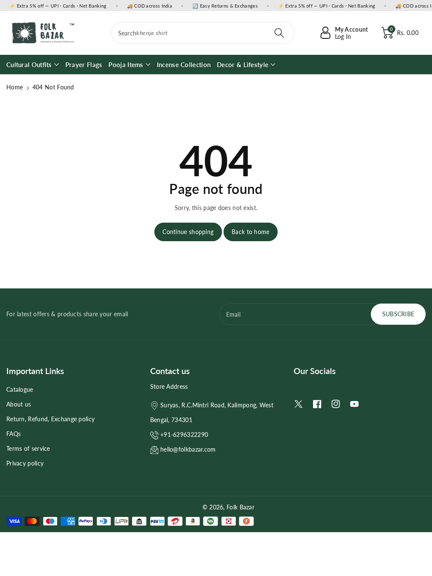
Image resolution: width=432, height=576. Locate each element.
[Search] (279, 32)
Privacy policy (24, 463)
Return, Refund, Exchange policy (50, 419)
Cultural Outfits (29, 64)
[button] (400, 33)
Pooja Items (125, 64)
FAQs (13, 433)
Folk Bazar (240, 507)
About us (18, 404)
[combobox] (203, 32)
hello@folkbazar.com (188, 449)
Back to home (251, 231)
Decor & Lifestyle (242, 64)
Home (14, 87)
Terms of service (28, 448)
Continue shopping (187, 231)
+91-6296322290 (184, 434)
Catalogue (19, 389)
